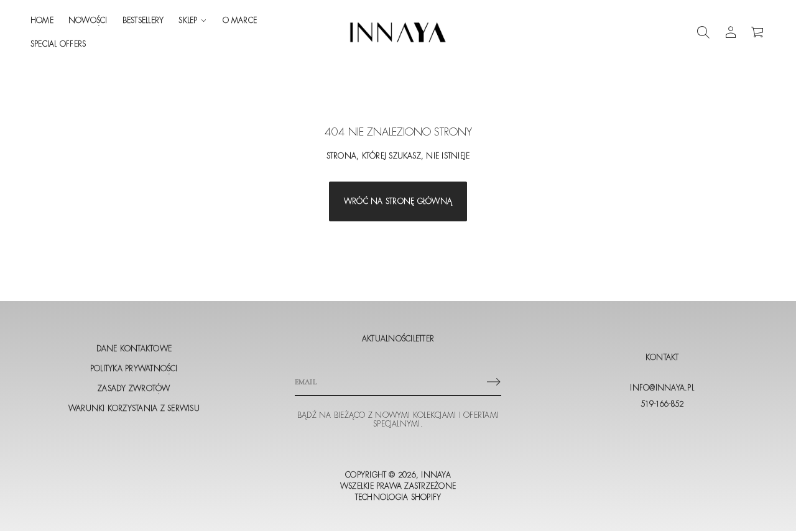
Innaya (435, 475)
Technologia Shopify (398, 497)
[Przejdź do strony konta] (730, 32)
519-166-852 (662, 404)
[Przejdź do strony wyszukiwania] (703, 32)
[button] (703, 32)
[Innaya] (397, 32)
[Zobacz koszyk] (758, 32)
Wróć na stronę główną (398, 201)
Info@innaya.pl (661, 388)
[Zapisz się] (493, 381)
